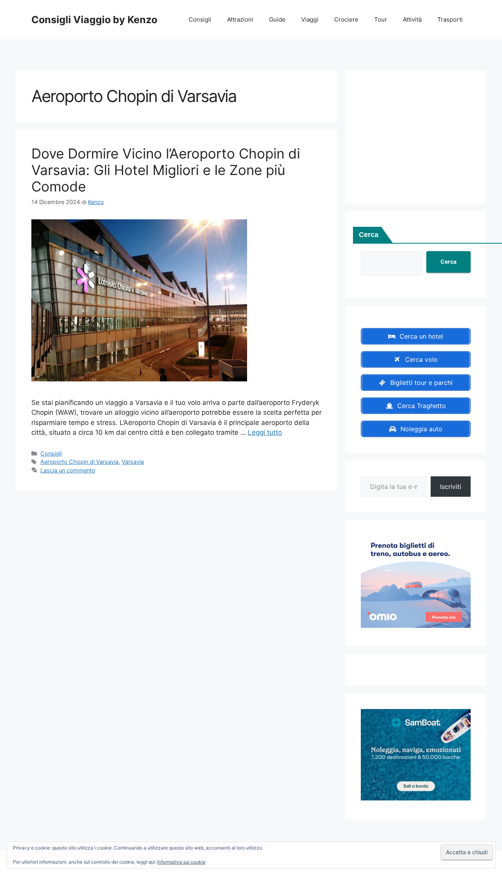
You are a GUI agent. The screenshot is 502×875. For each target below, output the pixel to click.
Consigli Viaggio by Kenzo (94, 20)
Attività (412, 19)
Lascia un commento (67, 470)
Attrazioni (240, 19)
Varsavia (133, 461)
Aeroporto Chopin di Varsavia (79, 461)
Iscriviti (450, 486)
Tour (380, 19)
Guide (277, 19)
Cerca (368, 235)
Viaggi (309, 19)
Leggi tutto (265, 432)
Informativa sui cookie (181, 862)
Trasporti (450, 19)
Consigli (200, 19)
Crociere (346, 19)
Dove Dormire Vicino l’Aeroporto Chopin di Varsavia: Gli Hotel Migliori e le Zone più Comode (165, 170)
